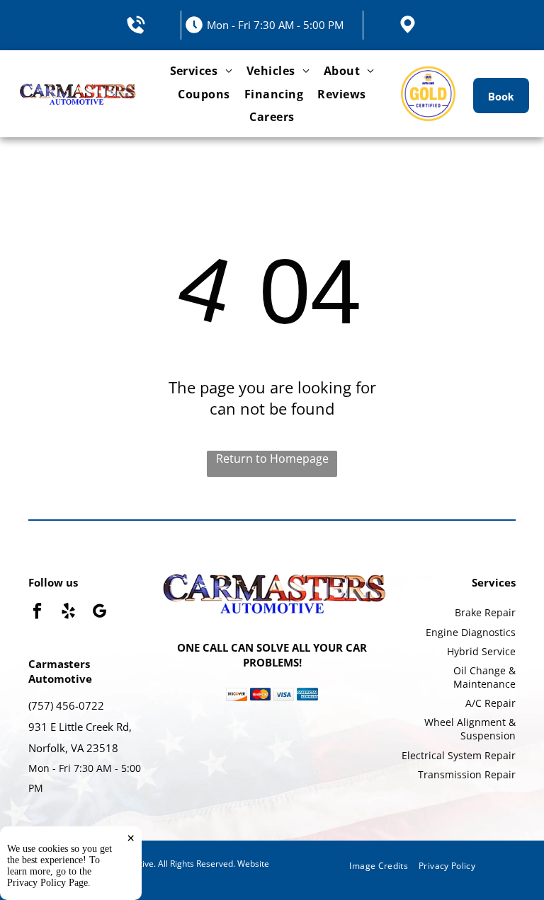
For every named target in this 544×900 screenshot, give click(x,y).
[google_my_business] (99, 613)
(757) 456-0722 (66, 705)
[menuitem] (201, 70)
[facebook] (37, 613)
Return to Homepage (272, 458)
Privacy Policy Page (47, 882)
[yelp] (68, 613)
